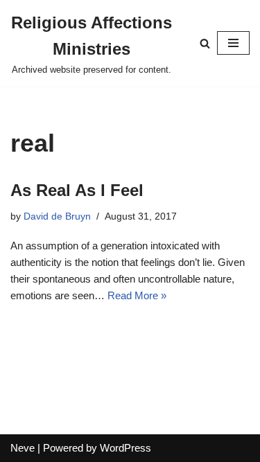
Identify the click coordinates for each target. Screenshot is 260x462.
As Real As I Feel (77, 190)
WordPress (125, 448)
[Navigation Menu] (233, 43)
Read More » (136, 295)
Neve (22, 448)
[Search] (205, 43)
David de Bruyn (57, 216)
